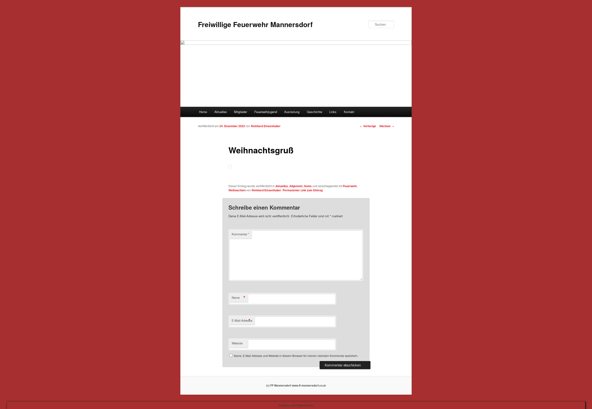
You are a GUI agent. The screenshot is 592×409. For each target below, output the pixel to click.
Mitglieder (240, 112)
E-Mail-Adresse (242, 320)
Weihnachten (237, 190)
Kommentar (240, 234)
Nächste (386, 126)
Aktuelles (220, 112)
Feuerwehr (350, 186)
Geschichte (314, 112)
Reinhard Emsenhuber (266, 126)
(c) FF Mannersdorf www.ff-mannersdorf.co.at (296, 385)
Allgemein (295, 186)
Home (203, 112)
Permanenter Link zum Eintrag (303, 190)
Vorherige (368, 126)
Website (237, 343)
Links (332, 112)
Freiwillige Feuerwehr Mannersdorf (255, 24)
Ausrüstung (291, 112)
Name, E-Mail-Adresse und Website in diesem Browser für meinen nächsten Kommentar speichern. (296, 356)
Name (238, 297)
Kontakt (349, 112)
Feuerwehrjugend (265, 112)
